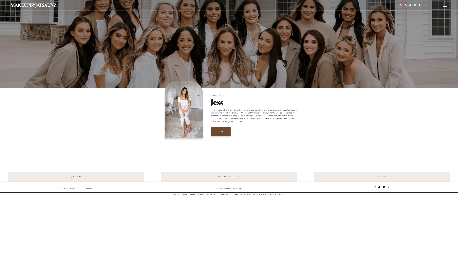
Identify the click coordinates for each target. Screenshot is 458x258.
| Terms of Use (257, 194)
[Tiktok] (410, 5)
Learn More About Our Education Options (76, 188)
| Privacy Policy (242, 194)
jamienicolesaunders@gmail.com (229, 188)
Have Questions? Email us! (229, 177)
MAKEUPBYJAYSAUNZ (34, 5)
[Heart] (415, 5)
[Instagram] (406, 5)
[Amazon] (419, 5)
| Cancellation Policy (274, 194)
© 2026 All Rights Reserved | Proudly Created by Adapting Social (204, 194)
